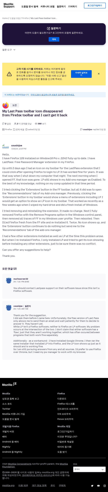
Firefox (25, 18)
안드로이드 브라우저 (67, 409)
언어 (75, 464)
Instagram (105, 486)
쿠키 (52, 485)
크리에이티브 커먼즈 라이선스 (37, 475)
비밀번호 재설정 (65, 441)
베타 (4, 436)
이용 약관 (23, 485)
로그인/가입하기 (95, 5)
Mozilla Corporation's (19, 464)
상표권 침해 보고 (10, 398)
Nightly (6, 446)
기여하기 (72, 6)
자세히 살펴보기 (81, 73)
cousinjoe (16, 145)
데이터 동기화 (64, 446)
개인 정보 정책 (39, 485)
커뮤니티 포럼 (47, 6)
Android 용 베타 (10, 441)
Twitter (6, 409)
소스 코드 (7, 403)
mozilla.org (8, 485)
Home (5, 18)
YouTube (98, 486)
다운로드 (61, 398)
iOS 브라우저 (64, 414)
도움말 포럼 (15, 18)
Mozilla (9, 384)
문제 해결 (20, 129)
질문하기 (61, 6)
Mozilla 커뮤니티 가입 (13, 414)
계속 (54, 39)
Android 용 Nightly (12, 452)
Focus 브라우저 (65, 419)
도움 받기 (62, 452)
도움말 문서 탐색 (29, 6)
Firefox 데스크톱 (66, 403)
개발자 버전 (8, 431)
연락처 (62, 485)
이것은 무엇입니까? (67, 436)
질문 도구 (7, 50)
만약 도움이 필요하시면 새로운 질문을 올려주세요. (53, 95)
